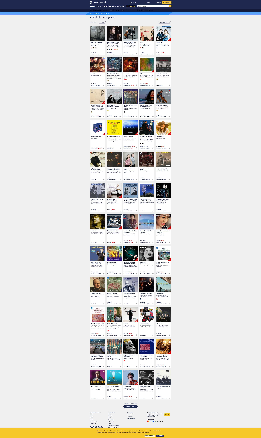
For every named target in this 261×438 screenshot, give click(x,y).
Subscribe (167, 414)
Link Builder (110, 423)
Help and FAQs (111, 421)
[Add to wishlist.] (104, 54)
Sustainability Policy (94, 421)
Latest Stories (149, 10)
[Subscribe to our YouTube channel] (102, 427)
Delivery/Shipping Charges (113, 425)
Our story (91, 419)
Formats (128, 10)
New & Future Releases (95, 10)
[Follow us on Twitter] (93, 427)
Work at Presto (93, 423)
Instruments (121, 6)
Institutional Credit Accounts (114, 427)
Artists (112, 10)
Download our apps (131, 418)
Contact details (130, 414)
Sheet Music (107, 6)
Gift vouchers (111, 419)
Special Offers (140, 10)
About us (91, 414)
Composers (106, 10)
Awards (133, 10)
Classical (92, 6)
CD (108, 13)
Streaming (132, 6)
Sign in (148, 2)
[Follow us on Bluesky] (96, 427)
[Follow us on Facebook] (91, 427)
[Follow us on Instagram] (99, 427)
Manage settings (149, 435)
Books (114, 6)
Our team (92, 415)
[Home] (91, 13)
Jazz (98, 6)
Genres (122, 10)
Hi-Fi (101, 6)
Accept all (160, 435)
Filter (103, 22)
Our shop (91, 417)
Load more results (129, 406)
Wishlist (159, 2)
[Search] (170, 6)
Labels (117, 10)
